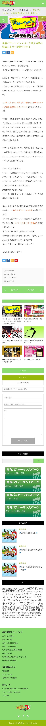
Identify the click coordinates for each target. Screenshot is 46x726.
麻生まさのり (17, 617)
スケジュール (29, 597)
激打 (34, 615)
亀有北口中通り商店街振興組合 (12, 650)
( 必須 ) (8, 398)
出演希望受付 (8, 608)
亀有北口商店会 (7, 653)
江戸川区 (20, 615)
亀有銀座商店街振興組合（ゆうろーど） (15, 657)
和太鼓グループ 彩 (16, 610)
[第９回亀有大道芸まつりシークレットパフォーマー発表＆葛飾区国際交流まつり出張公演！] (12, 289)
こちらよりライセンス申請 (21, 210)
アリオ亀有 (5, 695)
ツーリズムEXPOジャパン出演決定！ (12, 341)
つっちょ (19, 594)
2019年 (16, 589)
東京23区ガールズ (11, 615)
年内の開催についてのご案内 (31, 550)
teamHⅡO (30, 591)
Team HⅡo (38, 591)
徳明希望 (36, 613)
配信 (10, 617)
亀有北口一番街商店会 (9, 646)
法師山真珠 (27, 615)
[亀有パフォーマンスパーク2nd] (23, 710)
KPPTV (33, 588)
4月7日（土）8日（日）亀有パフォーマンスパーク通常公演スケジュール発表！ (12, 321)
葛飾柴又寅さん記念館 (9, 678)
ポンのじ (24, 600)
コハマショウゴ (11, 596)
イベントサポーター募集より (26, 223)
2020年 (22, 589)
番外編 (5, 617)
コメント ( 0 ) (23, 377)
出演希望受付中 (17, 608)
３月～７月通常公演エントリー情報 (30, 568)
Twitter (18, 716)
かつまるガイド (7, 674)
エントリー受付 (11, 277)
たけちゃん (8, 594)
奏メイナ (16, 612)
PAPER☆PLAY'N (16, 591)
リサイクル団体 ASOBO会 (11, 692)
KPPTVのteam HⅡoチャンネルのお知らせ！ (11, 361)
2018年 (9, 589)
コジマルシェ (38, 594)
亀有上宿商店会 (7, 639)
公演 (25, 606)
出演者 (25, 608)
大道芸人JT (34, 610)
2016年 (4, 589)
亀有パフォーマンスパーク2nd (27, 723)
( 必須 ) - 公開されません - (14, 404)
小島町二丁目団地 (26, 613)
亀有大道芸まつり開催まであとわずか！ (33, 320)
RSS (27, 716)
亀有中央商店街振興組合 (10, 643)
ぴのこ (28, 594)
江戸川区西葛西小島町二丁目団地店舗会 (15, 689)
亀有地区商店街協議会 (9, 660)
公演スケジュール (32, 606)
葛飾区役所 (5, 671)
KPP (42, 17)
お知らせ (42, 20)
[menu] (42, 3)
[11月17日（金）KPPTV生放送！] (33, 289)
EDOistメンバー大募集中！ (32, 359)
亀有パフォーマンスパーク (22, 601)
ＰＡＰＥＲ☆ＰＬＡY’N (29, 617)
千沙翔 (31, 608)
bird (12, 271)
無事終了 (39, 615)
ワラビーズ (34, 600)
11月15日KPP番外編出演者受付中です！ (33, 341)
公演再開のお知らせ (28, 533)
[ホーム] (3, 9)
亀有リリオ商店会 (8, 636)
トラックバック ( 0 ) (23, 382)
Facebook (23, 716)
